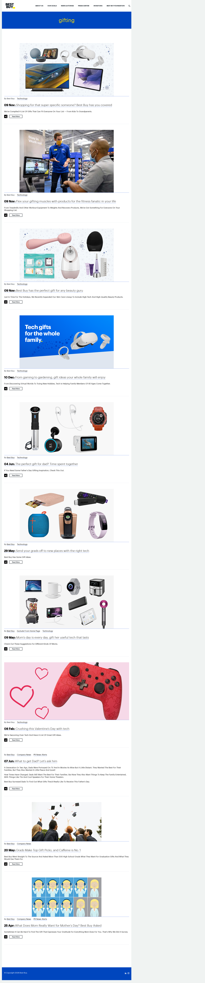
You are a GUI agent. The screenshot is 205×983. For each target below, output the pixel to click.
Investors (98, 6)
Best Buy (11, 457)
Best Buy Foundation (116, 6)
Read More (16, 116)
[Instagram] (128, 973)
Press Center (83, 6)
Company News (24, 754)
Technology (22, 98)
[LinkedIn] (126, 973)
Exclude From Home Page (28, 631)
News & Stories (67, 6)
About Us (39, 6)
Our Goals (52, 6)
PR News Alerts (40, 754)
